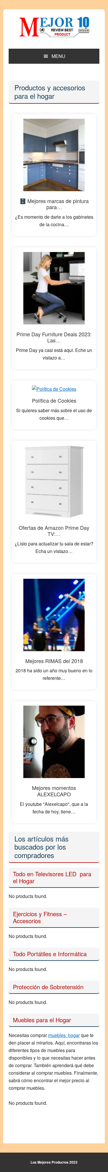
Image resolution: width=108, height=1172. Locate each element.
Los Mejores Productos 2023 (54, 1162)
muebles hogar (64, 1035)
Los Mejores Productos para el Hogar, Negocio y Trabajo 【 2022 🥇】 (54, 26)
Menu (58, 56)
